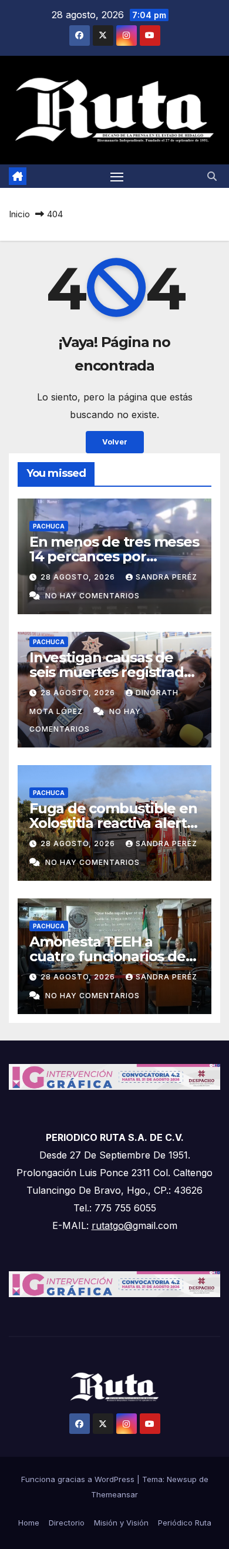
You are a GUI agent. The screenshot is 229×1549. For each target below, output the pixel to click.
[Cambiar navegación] (117, 176)
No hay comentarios (92, 595)
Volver (114, 441)
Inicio (19, 214)
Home (28, 1522)
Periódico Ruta (184, 1522)
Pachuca (49, 526)
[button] (212, 176)
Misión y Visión (121, 1522)
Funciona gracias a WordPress (79, 1479)
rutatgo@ (112, 1225)
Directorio (67, 1522)
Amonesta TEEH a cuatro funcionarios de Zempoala (107, 956)
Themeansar (114, 1494)
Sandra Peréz (166, 577)
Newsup (182, 1479)
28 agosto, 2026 (79, 577)
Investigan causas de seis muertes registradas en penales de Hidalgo (113, 672)
